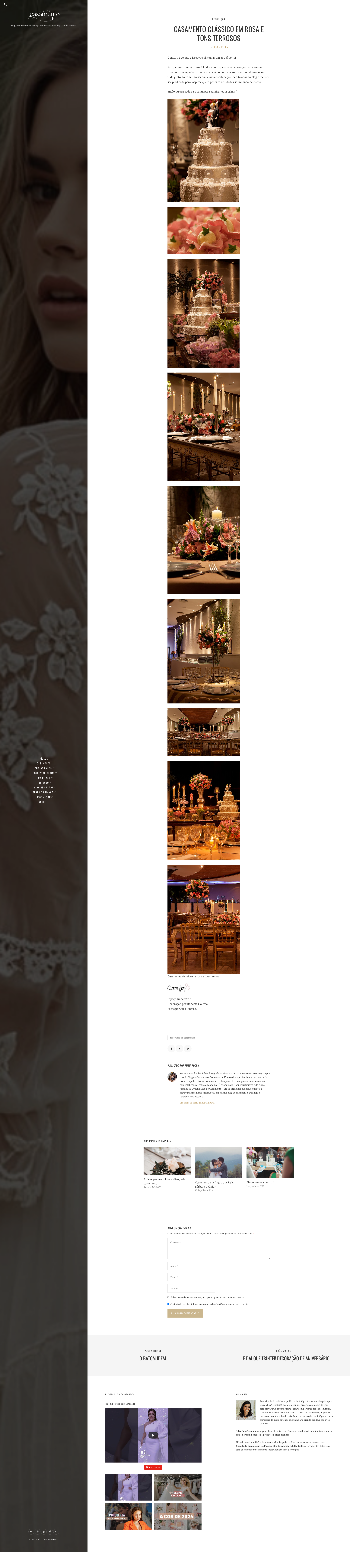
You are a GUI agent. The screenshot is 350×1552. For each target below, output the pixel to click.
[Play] (153, 1435)
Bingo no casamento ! (260, 1182)
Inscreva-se (154, 1467)
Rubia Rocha (221, 47)
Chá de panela (44, 768)
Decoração (218, 19)
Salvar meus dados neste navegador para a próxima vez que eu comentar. (208, 1297)
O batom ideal (153, 1358)
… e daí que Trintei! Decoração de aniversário (284, 1358)
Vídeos (44, 758)
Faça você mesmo (44, 773)
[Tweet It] (179, 1048)
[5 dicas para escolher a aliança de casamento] (167, 1161)
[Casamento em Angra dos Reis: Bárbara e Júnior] (219, 1162)
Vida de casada (44, 787)
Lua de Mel (44, 778)
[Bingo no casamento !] (270, 1162)
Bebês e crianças (44, 792)
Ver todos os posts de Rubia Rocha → (198, 1102)
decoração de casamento (182, 1037)
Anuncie (44, 802)
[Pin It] (188, 1048)
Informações (44, 797)
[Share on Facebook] (171, 1048)
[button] (128, 1488)
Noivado (44, 782)
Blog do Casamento (47, 1539)
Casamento (44, 763)
